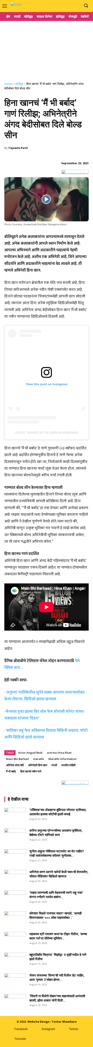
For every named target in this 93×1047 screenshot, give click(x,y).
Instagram (48, 1029)
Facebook (21, 1029)
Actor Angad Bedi (30, 753)
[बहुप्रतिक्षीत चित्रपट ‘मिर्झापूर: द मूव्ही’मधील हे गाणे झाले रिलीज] (15, 959)
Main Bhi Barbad (17, 759)
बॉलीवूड (19, 84)
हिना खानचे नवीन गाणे (30, 771)
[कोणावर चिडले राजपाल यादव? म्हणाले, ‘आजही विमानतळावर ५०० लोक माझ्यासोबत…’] (15, 918)
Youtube (20, 1038)
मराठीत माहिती (68, 765)
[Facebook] (63, 5)
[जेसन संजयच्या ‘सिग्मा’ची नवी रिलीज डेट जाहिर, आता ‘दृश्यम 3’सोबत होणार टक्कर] (15, 980)
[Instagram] (70, 5)
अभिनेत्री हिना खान (37, 765)
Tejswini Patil (18, 148)
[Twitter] (62, 1029)
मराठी (54, 765)
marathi (38, 759)
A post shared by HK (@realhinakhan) (46, 432)
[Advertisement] (46, 50)
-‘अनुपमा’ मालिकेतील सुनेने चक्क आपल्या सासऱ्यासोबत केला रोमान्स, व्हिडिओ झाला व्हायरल (44, 695)
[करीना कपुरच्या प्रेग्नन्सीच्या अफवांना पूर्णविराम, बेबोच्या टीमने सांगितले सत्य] (15, 836)
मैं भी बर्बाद (11, 771)
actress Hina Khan (59, 753)
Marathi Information (62, 759)
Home (8, 84)
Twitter (74, 1029)
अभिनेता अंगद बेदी (15, 765)
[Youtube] (76, 5)
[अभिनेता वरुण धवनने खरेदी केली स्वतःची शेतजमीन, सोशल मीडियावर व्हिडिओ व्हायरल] (15, 877)
